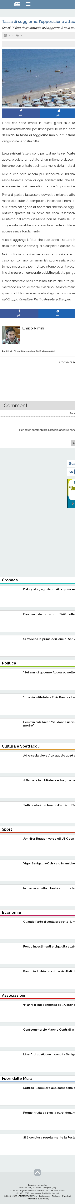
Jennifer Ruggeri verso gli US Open (48, 838)
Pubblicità (66, 1196)
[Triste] (58, 374)
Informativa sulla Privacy (38, 1199)
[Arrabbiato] (19, 374)
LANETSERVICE (25, 1196)
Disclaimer (56, 1196)
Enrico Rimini (33, 328)
